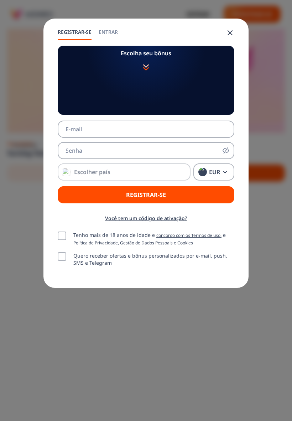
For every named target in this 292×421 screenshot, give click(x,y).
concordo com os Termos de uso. (188, 235)
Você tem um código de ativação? (146, 218)
